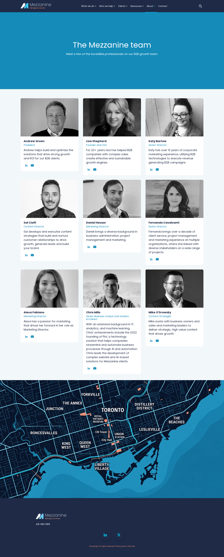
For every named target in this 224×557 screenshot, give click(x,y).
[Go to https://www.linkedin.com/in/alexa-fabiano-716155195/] (26, 336)
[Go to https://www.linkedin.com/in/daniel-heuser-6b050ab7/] (88, 247)
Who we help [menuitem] (106, 6)
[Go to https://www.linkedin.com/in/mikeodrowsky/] (151, 340)
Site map (131, 546)
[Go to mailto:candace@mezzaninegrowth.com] (95, 368)
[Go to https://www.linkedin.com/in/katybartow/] (151, 169)
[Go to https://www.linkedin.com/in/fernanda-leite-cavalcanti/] (151, 259)
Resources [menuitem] (136, 6)
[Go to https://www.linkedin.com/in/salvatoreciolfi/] (26, 255)
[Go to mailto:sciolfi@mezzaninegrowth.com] (32, 255)
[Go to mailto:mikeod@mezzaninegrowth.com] (157, 340)
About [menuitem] (150, 6)
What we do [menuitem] (87, 6)
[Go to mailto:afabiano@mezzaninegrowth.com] (32, 336)
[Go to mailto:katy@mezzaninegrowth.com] (157, 169)
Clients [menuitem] (121, 6)
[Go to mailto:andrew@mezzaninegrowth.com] (32, 165)
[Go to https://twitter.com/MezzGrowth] (118, 535)
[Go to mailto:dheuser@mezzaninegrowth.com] (95, 247)
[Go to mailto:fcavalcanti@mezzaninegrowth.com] (157, 259)
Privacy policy (120, 546)
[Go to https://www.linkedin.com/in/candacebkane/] (88, 368)
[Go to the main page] (36, 6)
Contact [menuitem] (162, 6)
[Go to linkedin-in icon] (105, 535)
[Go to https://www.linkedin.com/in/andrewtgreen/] (26, 165)
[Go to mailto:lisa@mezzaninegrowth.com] (95, 169)
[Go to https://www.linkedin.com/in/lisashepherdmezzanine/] (88, 169)
